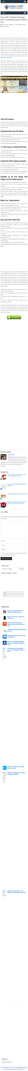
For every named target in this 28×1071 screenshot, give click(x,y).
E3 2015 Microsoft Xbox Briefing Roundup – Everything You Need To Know (16, 650)
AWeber (15, 601)
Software (23, 24)
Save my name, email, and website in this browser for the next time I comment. (14, 554)
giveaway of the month (6, 57)
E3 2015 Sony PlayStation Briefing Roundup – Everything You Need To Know (16, 643)
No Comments (5, 26)
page (13, 293)
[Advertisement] (14, 32)
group (2, 294)
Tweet (3, 296)
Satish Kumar (5, 24)
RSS (2, 298)
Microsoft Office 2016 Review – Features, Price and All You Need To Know (16, 624)
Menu (3, 1)
